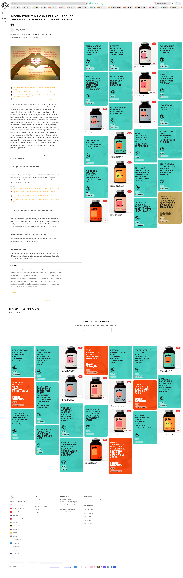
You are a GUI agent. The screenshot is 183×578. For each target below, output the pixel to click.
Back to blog (47, 300)
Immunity (165, 7)
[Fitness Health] (5, 5)
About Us (37, 500)
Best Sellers (16, 7)
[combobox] (49, 3)
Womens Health (83, 7)
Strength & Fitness (141, 7)
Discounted (27, 7)
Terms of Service (54, 567)
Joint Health (128, 7)
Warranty (37, 509)
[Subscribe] (110, 330)
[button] (179, 3)
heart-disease (35, 37)
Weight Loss (53, 7)
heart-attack (26, 37)
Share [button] (14, 292)
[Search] (86, 3)
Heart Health (16, 34)
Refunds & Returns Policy (42, 503)
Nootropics (175, 7)
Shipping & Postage (41, 506)
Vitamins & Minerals (115, 7)
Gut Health (72, 7)
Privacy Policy (67, 567)
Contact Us (38, 512)
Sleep (93, 7)
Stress (63, 7)
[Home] (11, 34)
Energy (36, 7)
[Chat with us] (176, 3)
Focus (44, 7)
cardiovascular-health (16, 37)
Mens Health (102, 7)
